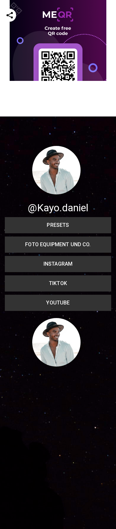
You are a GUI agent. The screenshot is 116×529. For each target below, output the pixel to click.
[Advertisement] (58, 139)
